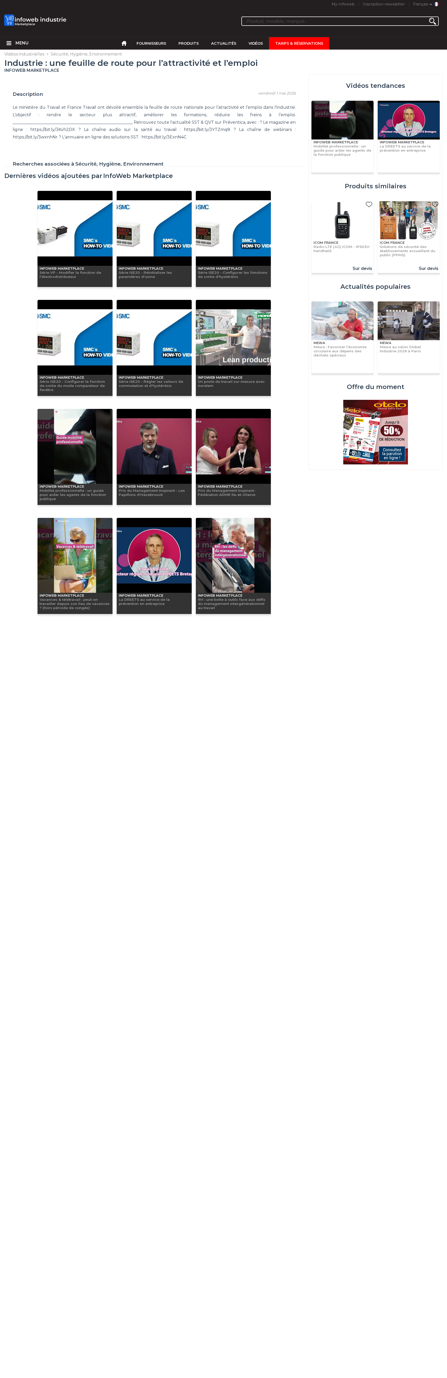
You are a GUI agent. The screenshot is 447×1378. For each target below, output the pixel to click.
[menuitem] (8, 43)
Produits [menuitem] (188, 43)
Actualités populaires (375, 286)
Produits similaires (375, 186)
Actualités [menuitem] (223, 43)
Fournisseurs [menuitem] (151, 43)
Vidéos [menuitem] (256, 43)
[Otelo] (375, 433)
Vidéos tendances (375, 85)
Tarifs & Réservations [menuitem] (299, 43)
